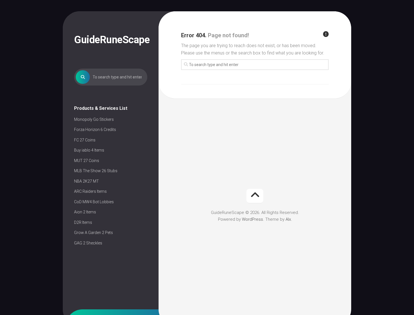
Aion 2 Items (85, 212)
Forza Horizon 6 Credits (95, 129)
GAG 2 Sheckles (88, 243)
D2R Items (83, 222)
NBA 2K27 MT (86, 181)
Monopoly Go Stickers (94, 119)
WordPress (252, 219)
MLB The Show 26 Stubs (95, 171)
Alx (288, 219)
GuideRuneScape (110, 40)
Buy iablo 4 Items (89, 150)
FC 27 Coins (84, 140)
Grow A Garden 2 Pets (93, 232)
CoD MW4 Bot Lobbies (94, 202)
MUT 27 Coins (86, 160)
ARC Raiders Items (90, 191)
